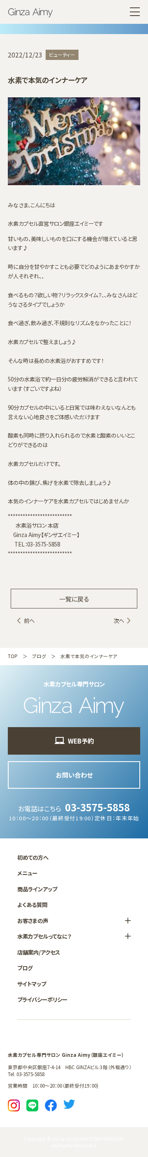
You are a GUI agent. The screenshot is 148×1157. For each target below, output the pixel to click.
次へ (118, 620)
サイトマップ (31, 984)
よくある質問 (32, 904)
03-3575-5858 (97, 807)
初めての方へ (33, 857)
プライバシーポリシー (42, 999)
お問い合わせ (74, 774)
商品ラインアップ (37, 889)
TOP (13, 656)
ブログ (39, 656)
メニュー (27, 873)
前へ (29, 620)
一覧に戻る (74, 598)
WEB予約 (81, 740)
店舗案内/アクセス (38, 952)
